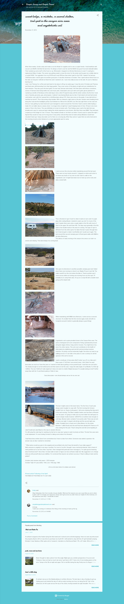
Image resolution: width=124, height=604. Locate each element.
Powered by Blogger (63, 595)
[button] (98, 15)
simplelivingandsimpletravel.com (42, 504)
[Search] (101, 5)
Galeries (66, 599)
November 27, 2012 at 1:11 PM (41, 499)
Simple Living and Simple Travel (40, 4)
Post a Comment (32, 516)
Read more (95, 545)
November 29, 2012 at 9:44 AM (41, 511)
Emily (34, 490)
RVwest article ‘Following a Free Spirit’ (36, 473)
